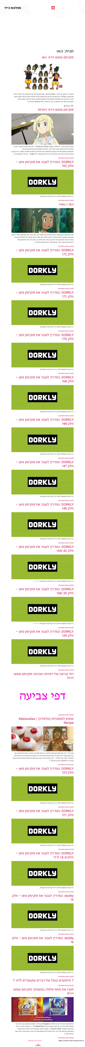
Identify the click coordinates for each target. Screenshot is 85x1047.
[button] (53, 7)
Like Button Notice (63, 158)
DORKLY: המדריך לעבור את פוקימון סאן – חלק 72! (45, 252)
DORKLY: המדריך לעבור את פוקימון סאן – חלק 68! (45, 379)
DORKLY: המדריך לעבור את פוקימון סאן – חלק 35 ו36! (45, 591)
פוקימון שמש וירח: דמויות (56, 109)
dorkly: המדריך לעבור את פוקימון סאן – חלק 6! (43, 940)
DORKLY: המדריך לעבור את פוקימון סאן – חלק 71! (45, 294)
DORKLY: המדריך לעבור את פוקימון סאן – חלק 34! (45, 633)
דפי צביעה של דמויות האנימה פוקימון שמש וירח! (44, 675)
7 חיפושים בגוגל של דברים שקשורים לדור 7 (43, 980)
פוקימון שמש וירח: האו (58, 57)
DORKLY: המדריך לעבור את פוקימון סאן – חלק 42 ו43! (45, 548)
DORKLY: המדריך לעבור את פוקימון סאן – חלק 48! (45, 421)
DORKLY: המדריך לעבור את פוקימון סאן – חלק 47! (45, 464)
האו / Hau (66, 204)
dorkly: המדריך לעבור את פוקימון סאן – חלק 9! (43, 897)
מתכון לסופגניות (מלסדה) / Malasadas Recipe (46, 720)
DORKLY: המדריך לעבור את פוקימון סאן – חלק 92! (45, 164)
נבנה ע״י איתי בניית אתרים (34, 1041)
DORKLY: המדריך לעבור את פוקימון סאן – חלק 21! (45, 812)
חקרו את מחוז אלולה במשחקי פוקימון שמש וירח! (43, 991)
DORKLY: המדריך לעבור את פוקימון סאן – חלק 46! (45, 506)
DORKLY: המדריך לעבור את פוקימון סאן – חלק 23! (45, 770)
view (71, 158)
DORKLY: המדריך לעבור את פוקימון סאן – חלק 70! (45, 337)
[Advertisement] (42, 33)
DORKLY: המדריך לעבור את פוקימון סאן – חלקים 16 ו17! (45, 855)
